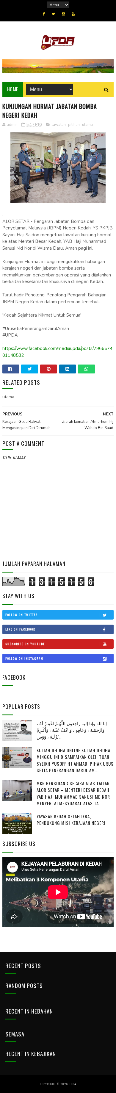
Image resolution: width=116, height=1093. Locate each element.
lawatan (59, 124)
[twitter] (53, 14)
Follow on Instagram (24, 658)
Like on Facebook (20, 629)
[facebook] (44, 14)
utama (87, 124)
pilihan (74, 124)
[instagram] (63, 14)
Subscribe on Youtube (25, 644)
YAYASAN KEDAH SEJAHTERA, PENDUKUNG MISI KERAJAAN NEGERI (71, 819)
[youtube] (73, 14)
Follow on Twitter (21, 614)
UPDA (72, 1084)
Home (12, 89)
